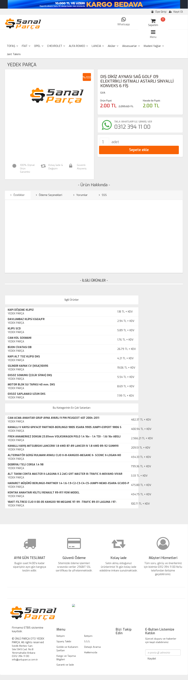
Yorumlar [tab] (82, 195)
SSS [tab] (104, 195)
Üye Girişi (160, 12)
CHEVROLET (55, 46)
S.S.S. (87, 641)
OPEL (37, 46)
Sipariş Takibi (63, 641)
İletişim (60, 636)
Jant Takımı (14, 54)
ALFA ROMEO (77, 46)
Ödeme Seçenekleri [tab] (50, 195)
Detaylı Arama (92, 647)
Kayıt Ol (178, 12)
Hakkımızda (90, 652)
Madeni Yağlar (153, 46)
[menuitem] (12, 46)
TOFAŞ (11, 46)
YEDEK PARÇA (21, 65)
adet (115, 142)
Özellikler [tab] (19, 195)
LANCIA (97, 46)
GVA (102, 92)
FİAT (25, 46)
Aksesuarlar (130, 46)
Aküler (112, 46)
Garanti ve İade (65, 664)
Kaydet (152, 658)
